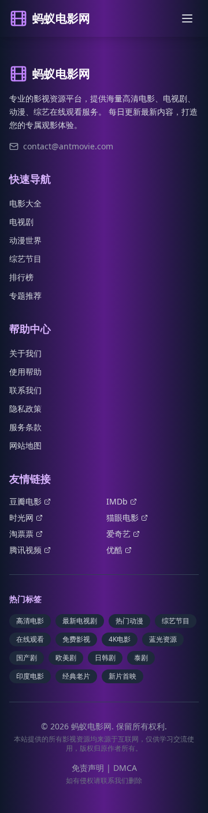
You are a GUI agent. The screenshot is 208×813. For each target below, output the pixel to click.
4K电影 (120, 639)
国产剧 (26, 658)
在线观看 (30, 639)
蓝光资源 (163, 639)
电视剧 (21, 221)
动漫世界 (25, 240)
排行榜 (21, 277)
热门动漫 (129, 621)
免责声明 (88, 767)
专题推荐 (25, 295)
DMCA (125, 767)
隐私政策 (25, 408)
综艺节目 (25, 258)
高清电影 (30, 621)
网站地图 (25, 445)
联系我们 (25, 390)
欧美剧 (65, 658)
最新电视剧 (79, 621)
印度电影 (30, 676)
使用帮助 (25, 371)
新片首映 (122, 676)
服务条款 (25, 426)
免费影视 (76, 639)
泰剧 (141, 658)
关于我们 (25, 353)
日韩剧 (105, 658)
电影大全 (25, 203)
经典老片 (76, 676)
